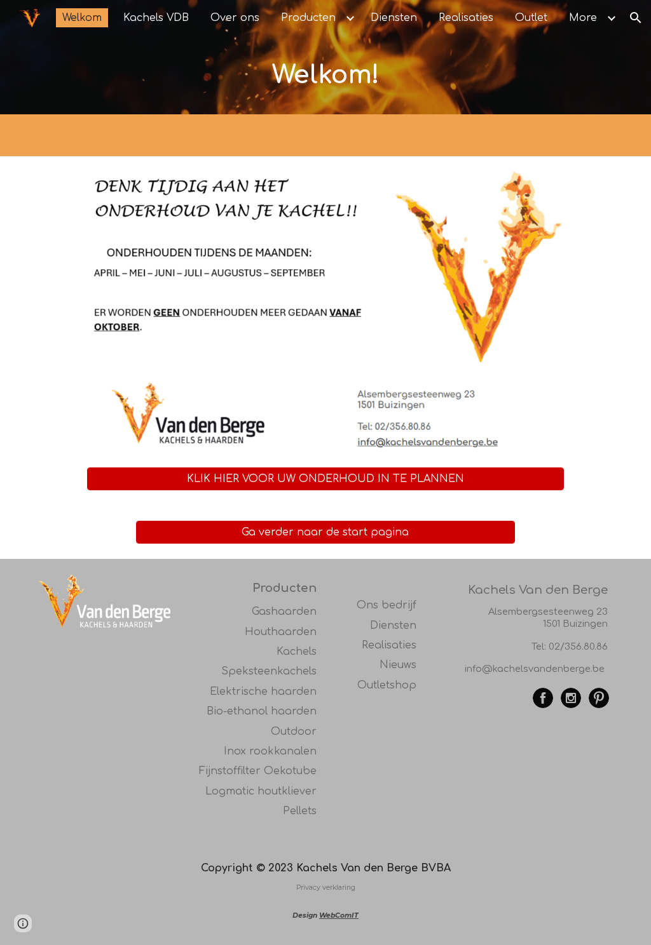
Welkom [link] (82, 17)
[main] (325, 75)
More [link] (583, 17)
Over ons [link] (234, 17)
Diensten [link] (394, 17)
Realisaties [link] (466, 17)
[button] (635, 18)
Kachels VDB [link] (156, 17)
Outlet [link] (531, 17)
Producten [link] (308, 17)
